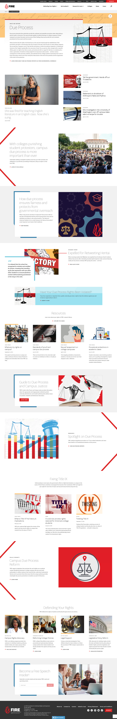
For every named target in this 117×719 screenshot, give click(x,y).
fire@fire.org (27, 710)
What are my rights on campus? (13, 348)
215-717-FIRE (34, 710)
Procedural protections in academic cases (98, 348)
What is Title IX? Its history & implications (25, 520)
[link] (10, 6)
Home (6, 11)
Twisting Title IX (82, 519)
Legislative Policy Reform (98, 638)
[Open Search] (111, 6)
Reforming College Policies (43, 638)
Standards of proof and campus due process (41, 348)
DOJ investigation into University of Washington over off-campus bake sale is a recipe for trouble (96, 112)
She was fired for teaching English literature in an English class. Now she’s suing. (27, 114)
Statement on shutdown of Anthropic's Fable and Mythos (94, 94)
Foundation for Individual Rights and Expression (39, 706)
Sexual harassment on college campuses (69, 348)
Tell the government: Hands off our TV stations (96, 78)
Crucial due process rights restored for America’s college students (57, 521)
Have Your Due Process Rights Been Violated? (66, 292)
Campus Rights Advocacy (14, 638)
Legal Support (66, 638)
